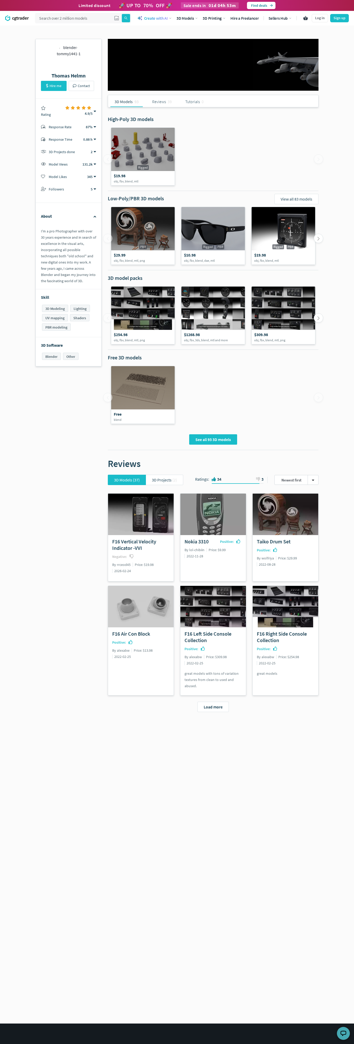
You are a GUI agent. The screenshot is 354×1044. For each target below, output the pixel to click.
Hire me (55, 85)
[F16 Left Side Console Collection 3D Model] (283, 315)
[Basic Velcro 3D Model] (143, 395)
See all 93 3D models (213, 439)
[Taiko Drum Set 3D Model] (143, 236)
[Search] (126, 18)
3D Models (127, 479)
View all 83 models (296, 199)
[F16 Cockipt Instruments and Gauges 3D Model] (213, 315)
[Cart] (305, 18)
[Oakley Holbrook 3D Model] (213, 236)
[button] (116, 18)
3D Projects (164, 479)
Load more (213, 706)
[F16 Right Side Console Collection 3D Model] (143, 315)
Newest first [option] (291, 480)
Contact (84, 85)
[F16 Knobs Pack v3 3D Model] (143, 156)
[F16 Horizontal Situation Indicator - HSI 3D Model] (283, 236)
